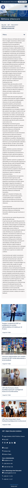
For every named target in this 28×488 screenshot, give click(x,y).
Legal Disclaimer (14, 484)
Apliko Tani (22, 2)
